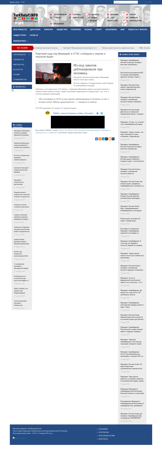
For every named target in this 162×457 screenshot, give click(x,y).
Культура (48, 30)
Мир (123, 30)
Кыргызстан (18, 64)
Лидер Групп (19, 35)
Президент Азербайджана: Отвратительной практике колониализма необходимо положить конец (130, 196)
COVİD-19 (34, 35)
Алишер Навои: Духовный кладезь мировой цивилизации (21, 242)
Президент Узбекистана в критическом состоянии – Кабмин (21, 182)
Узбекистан (18, 59)
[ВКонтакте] (96, 138)
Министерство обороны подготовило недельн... (34, 48)
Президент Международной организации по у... (72, 48)
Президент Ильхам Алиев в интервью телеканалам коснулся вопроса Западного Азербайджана (130, 99)
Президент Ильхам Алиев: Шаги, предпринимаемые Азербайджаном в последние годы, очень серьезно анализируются (130, 208)
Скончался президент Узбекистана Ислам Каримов (21, 170)
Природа (134, 18)
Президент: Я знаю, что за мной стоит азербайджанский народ (131, 123)
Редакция (103, 429)
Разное (88, 30)
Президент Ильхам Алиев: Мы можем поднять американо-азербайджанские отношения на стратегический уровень (131, 184)
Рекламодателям (107, 436)
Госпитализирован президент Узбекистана (20, 303)
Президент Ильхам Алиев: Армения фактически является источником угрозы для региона (131, 317)
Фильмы (115, 14)
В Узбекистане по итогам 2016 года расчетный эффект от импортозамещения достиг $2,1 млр (21, 278)
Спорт (98, 30)
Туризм (57, 18)
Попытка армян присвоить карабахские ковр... (110, 48)
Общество (62, 30)
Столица (77, 14)
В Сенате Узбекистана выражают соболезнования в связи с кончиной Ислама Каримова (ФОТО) (21, 158)
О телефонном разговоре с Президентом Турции (21, 266)
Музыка (95, 14)
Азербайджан (60, 14)
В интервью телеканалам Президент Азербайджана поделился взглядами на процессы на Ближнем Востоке (131, 231)
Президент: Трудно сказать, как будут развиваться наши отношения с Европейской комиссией (131, 134)
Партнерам (104, 432)
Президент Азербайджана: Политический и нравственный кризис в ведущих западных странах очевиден (131, 329)
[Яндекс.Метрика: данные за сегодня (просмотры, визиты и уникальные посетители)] (19, 438)
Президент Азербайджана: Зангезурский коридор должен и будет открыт (132, 305)
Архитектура (136, 21)
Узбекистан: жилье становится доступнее (21, 206)
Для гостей (78, 18)
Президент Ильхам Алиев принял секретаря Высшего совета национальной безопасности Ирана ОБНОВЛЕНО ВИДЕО (130, 87)
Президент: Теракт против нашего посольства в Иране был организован (132, 256)
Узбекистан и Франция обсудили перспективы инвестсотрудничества (22, 229)
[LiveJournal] (113, 138)
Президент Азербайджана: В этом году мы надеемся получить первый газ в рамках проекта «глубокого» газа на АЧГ (132, 243)
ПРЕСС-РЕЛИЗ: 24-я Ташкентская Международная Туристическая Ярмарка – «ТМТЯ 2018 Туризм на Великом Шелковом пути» (21, 291)
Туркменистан (20, 79)
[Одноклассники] (99, 138)
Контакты (103, 439)
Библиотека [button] (19, 41)
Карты (133, 14)
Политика (76, 30)
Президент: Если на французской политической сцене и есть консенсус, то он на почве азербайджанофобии (131, 280)
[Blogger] (109, 138)
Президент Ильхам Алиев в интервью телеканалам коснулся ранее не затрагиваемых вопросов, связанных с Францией (130, 171)
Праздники (59, 24)
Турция (16, 74)
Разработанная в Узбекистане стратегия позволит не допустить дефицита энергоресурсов (22, 195)
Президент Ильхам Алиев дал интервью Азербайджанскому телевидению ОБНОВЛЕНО (131, 416)
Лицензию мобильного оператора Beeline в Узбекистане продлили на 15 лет (22, 145)
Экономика (111, 30)
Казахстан (18, 69)
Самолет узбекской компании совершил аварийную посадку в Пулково (21, 217)
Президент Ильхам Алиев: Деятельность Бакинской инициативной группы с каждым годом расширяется (131, 112)
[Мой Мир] (103, 138)
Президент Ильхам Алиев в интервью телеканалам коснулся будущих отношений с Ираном (131, 268)
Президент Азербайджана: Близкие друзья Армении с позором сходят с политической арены (131, 159)
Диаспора (35, 30)
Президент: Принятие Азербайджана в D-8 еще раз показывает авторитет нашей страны (130, 342)
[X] (106, 138)
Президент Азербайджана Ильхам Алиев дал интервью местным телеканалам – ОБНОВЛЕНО (131, 62)
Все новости (20, 30)
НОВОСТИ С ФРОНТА (137, 30)
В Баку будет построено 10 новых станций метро (130, 220)
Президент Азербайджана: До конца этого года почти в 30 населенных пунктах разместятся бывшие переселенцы (131, 293)
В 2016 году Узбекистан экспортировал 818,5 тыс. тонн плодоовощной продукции (21, 254)
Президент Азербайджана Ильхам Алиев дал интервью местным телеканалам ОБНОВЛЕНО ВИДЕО (131, 147)
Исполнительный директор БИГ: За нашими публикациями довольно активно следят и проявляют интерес (132, 75)
